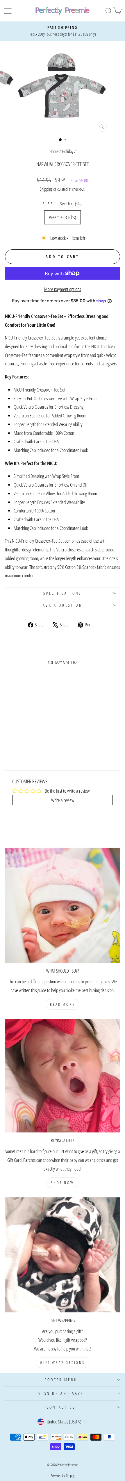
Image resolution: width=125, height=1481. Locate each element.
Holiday (67, 151)
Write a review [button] (62, 799)
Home (53, 151)
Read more (62, 1004)
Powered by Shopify (62, 1475)
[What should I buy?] (62, 905)
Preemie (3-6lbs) (62, 217)
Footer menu (61, 1379)
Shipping (46, 189)
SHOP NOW (62, 1182)
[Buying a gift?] (62, 1075)
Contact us (61, 1407)
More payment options (62, 288)
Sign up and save (60, 1393)
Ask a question (62, 605)
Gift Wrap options (62, 1362)
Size (58, 203)
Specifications (62, 593)
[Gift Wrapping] (62, 1254)
